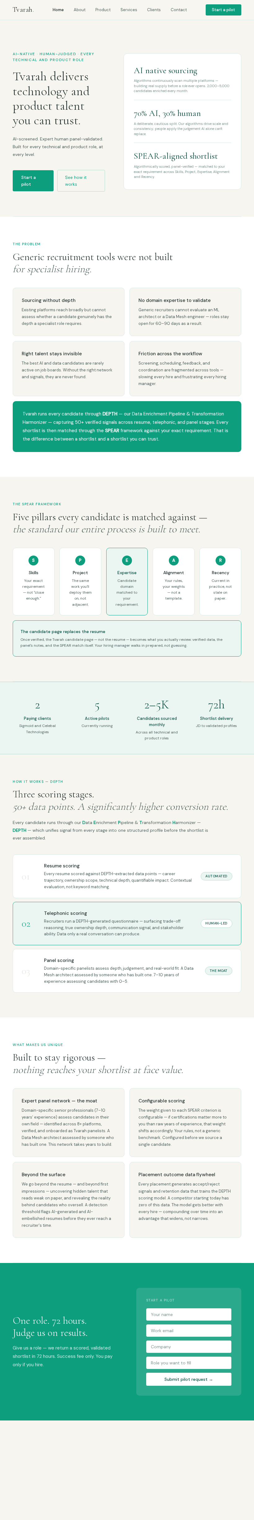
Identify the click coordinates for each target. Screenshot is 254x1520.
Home (58, 9)
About (79, 9)
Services (128, 9)
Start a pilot (223, 9)
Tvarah (23, 10)
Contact (179, 9)
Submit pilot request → (188, 1379)
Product (103, 9)
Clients (154, 9)
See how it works (76, 181)
